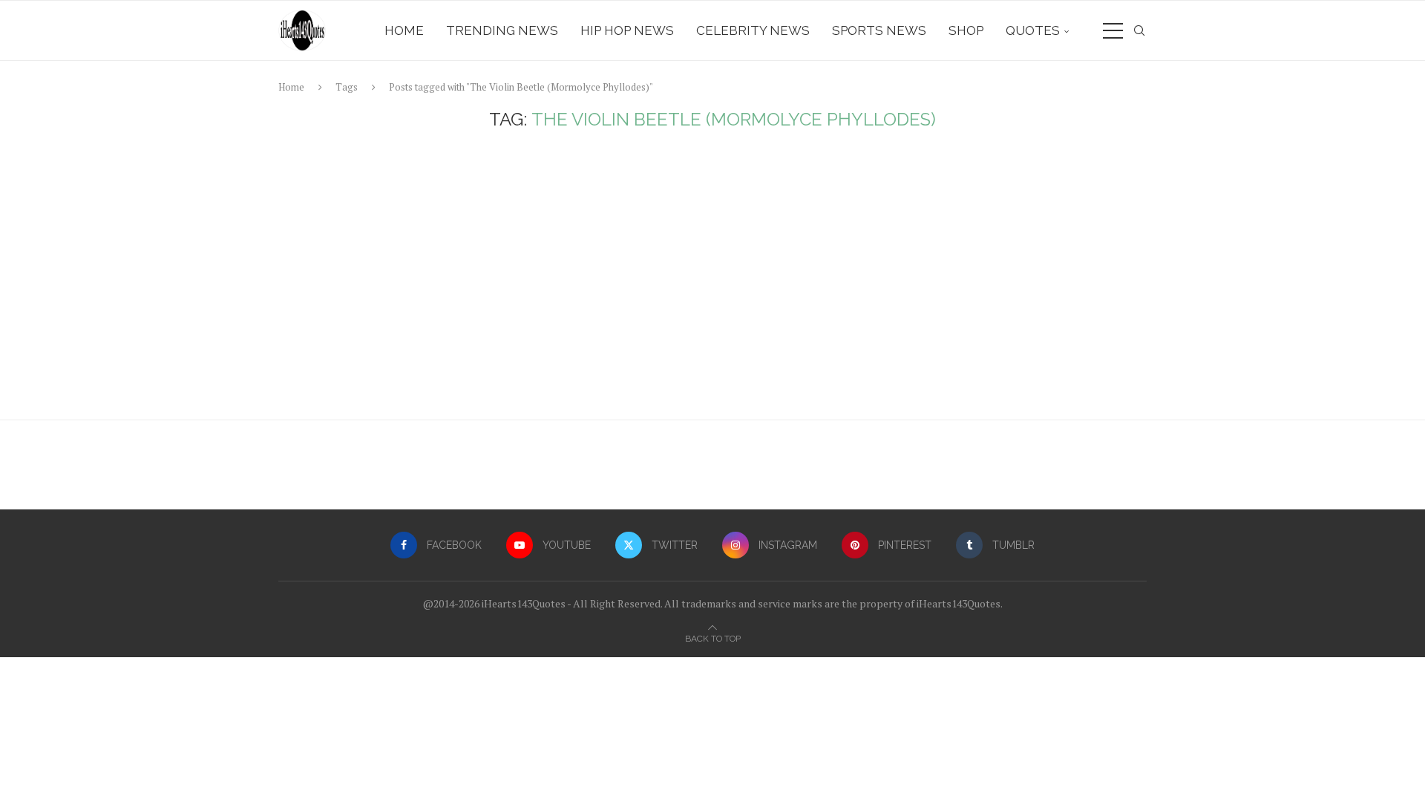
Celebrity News (753, 30)
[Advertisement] (712, 278)
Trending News (502, 30)
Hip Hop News (627, 30)
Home (404, 30)
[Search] (1139, 30)
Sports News (879, 30)
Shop (966, 30)
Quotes (1033, 30)
